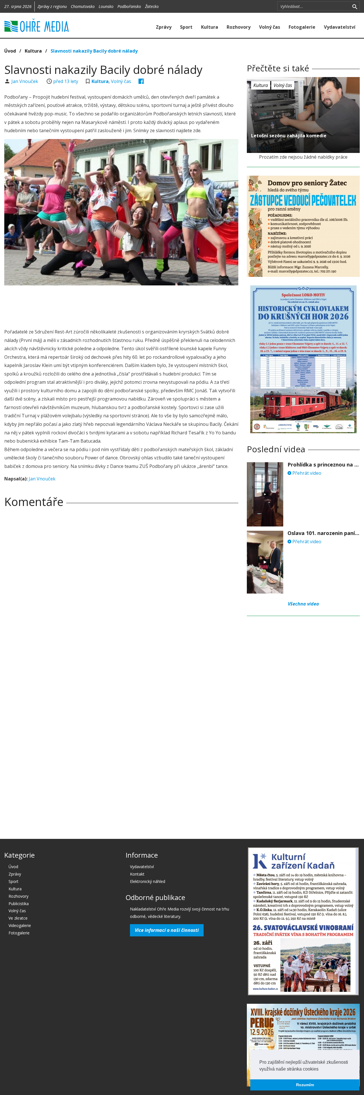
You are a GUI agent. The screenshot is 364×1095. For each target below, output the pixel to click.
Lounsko (106, 6)
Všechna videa (303, 604)
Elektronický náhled (147, 881)
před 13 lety (65, 81)
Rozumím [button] (305, 1084)
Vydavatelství (339, 27)
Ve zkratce (18, 918)
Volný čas (269, 27)
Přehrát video (306, 473)
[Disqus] (121, 591)
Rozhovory (239, 27)
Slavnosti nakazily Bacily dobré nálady (94, 51)
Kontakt (137, 874)
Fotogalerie (302, 27)
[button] (320, 1069)
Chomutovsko (83, 6)
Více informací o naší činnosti (167, 930)
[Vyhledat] (354, 6)
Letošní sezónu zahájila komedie (288, 135)
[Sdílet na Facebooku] (141, 81)
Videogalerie (20, 925)
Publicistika (19, 903)
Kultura (209, 27)
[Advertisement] (121, 305)
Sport (186, 27)
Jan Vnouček (25, 81)
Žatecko (152, 6)
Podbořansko (129, 6)
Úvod (10, 51)
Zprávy (163, 27)
